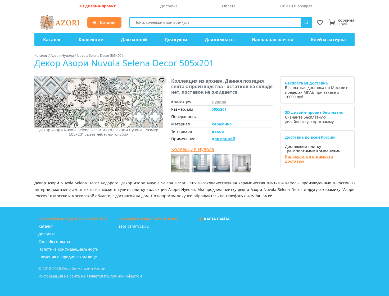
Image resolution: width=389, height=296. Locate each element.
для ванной (223, 138)
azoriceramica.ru (134, 226)
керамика (222, 123)
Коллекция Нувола (192, 149)
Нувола (219, 101)
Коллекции (91, 40)
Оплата (229, 5)
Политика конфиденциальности (68, 249)
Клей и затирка (328, 40)
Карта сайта (216, 218)
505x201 (219, 109)
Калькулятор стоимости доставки (309, 158)
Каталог (107, 22)
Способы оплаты (54, 241)
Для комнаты (220, 40)
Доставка (169, 5)
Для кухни (176, 40)
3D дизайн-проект (97, 5)
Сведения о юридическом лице (67, 256)
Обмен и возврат (296, 5)
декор (218, 131)
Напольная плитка (272, 40)
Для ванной (134, 40)
